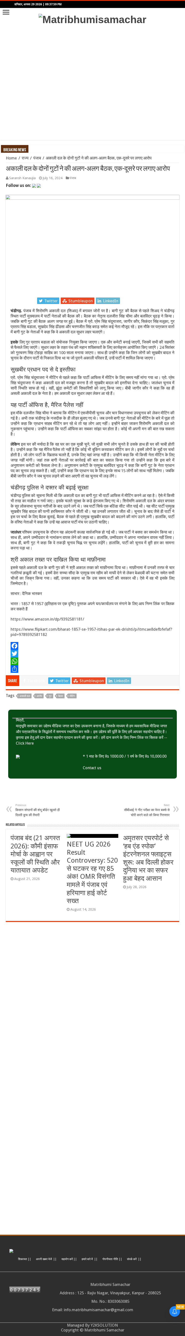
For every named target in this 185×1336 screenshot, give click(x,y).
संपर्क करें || (134, 1259)
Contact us (92, 768)
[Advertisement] (92, 82)
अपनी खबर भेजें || (46, 1259)
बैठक (60, 696)
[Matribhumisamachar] (92, 19)
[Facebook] (92, 646)
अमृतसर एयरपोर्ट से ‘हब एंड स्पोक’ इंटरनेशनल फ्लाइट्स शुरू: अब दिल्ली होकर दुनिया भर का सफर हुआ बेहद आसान (148, 858)
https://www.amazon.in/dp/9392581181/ (47, 619)
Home (11, 158)
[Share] (92, 669)
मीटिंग (72, 696)
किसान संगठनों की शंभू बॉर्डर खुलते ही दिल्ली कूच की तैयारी (37, 810)
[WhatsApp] (92, 661)
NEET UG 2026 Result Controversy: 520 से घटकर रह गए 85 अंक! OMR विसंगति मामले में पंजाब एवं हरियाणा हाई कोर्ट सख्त (92, 872)
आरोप (39, 696)
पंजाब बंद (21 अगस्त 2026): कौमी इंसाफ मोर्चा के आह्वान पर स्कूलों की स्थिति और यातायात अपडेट (35, 854)
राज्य (25, 158)
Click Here (25, 743)
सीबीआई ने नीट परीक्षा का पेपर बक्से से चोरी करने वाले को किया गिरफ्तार (147, 810)
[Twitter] (92, 653)
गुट (50, 696)
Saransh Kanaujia (22, 178)
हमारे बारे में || (90, 1259)
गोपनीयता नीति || (112, 1259)
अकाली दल (25, 696)
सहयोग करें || (69, 1259)
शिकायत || (24, 1259)
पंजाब (37, 158)
